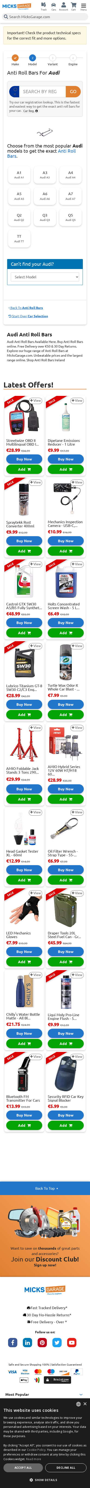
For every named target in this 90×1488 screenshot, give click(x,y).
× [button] (85, 1404)
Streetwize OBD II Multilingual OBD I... (22, 442)
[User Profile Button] (63, 4)
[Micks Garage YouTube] (74, 1345)
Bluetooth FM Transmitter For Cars (23, 1098)
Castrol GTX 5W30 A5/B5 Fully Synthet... (24, 606)
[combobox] (78, 1404)
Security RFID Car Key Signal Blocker (66, 1098)
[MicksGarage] (17, 6)
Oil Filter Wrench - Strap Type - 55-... (63, 853)
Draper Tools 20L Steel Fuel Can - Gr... (64, 935)
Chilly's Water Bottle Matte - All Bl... (23, 1016)
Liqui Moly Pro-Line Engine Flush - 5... (63, 1017)
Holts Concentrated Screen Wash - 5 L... (64, 606)
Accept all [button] (23, 1468)
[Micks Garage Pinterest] (45, 1345)
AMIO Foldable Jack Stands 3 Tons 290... (22, 770)
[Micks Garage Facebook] (15, 1345)
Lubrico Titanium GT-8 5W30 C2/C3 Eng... (24, 688)
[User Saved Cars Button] (53, 4)
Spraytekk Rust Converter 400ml (20, 524)
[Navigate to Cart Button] (73, 4)
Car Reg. (29, 110)
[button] (45, 1480)
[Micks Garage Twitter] (59, 1345)
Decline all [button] (66, 1468)
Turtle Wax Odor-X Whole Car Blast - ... (64, 687)
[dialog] (45, 1443)
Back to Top (45, 1188)
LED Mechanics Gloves (18, 935)
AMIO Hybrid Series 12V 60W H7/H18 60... (64, 770)
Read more (33, 1459)
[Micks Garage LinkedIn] (30, 1345)
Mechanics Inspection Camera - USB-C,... (65, 524)
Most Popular (17, 1394)
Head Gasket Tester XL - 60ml (22, 853)
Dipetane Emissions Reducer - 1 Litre (64, 442)
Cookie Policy (36, 1450)
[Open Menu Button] (83, 4)
